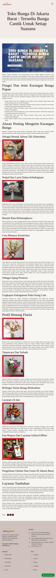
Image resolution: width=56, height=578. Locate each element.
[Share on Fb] (8, 515)
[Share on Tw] (10, 515)
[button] (52, 3)
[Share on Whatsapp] (13, 515)
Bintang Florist (11, 503)
